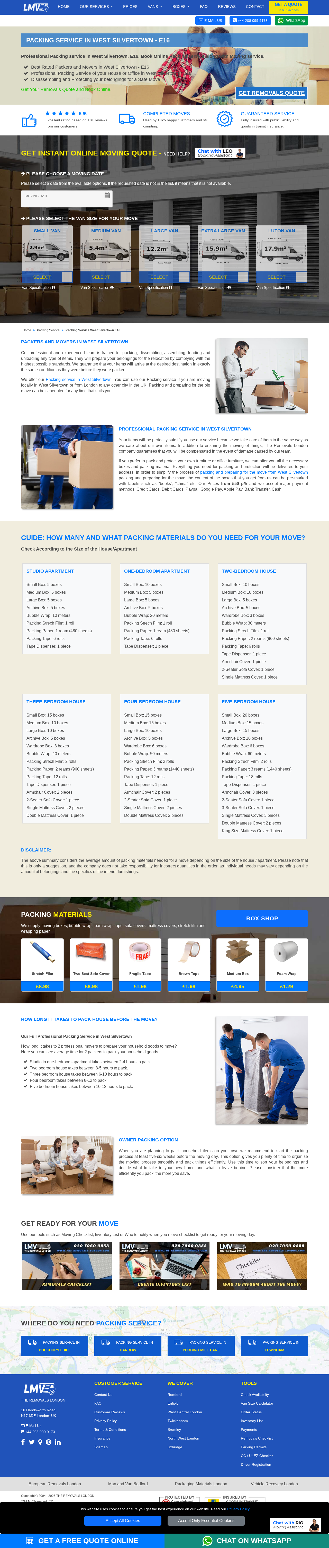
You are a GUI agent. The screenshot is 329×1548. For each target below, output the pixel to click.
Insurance (102, 1438)
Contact (255, 6)
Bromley (174, 1429)
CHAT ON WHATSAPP (254, 1541)
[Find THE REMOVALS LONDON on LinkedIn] (58, 1443)
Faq (204, 6)
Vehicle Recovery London (274, 1484)
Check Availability (255, 1395)
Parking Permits (254, 1447)
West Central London (185, 1412)
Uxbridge (175, 1447)
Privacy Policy (238, 1509)
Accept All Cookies (123, 1520)
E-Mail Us (33, 1426)
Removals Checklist (257, 1438)
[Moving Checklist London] (67, 1265)
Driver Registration (256, 1464)
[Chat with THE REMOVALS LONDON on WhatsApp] (209, 1541)
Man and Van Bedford (128, 1484)
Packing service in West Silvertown (79, 379)
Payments (249, 1429)
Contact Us (103, 1395)
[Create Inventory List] (164, 1265)
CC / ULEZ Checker (257, 1456)
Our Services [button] (95, 6)
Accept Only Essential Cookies (206, 1520)
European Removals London (55, 1484)
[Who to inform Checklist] (262, 1265)
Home (64, 6)
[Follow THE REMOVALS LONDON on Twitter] (32, 1443)
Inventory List (252, 1421)
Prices (130, 6)
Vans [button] (153, 6)
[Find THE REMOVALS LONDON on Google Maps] (40, 1443)
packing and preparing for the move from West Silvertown (254, 472)
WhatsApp (295, 20)
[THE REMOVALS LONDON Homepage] (36, 7)
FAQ (98, 1403)
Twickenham (178, 1421)
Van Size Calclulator (257, 1403)
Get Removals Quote (272, 93)
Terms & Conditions (110, 1429)
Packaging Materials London (201, 1484)
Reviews (227, 6)
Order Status (251, 1412)
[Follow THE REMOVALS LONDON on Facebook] (23, 1443)
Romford (175, 1395)
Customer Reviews (109, 1412)
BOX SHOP (262, 918)
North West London (183, 1438)
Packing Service (48, 330)
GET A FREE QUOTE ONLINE (87, 1541)
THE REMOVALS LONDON (75, 1496)
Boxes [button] (179, 6)
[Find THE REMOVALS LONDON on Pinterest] (48, 1443)
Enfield (173, 1403)
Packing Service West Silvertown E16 (93, 330)
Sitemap (101, 1447)
